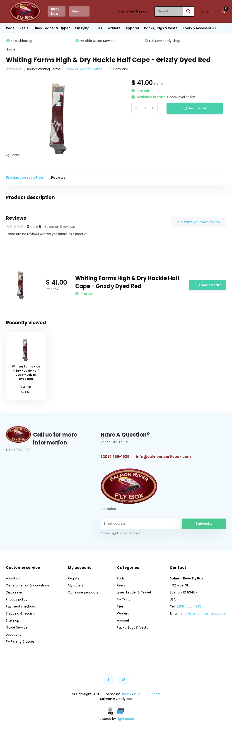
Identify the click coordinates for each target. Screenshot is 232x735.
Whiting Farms (49, 69)
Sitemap (12, 620)
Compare (120, 69)
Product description (24, 177)
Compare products (83, 592)
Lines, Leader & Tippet (52, 28)
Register (74, 578)
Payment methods (21, 606)
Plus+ (138, 694)
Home (10, 49)
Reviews (58, 177)
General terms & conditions (28, 585)
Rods (10, 28)
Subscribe (204, 523)
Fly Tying (82, 28)
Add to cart (198, 108)
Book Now (55, 11)
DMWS (126, 694)
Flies (98, 28)
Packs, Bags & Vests (160, 28)
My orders (75, 585)
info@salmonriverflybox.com (163, 456)
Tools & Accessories (199, 28)
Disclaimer (14, 592)
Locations (13, 634)
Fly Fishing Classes (20, 641)
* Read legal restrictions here (120, 533)
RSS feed (153, 694)
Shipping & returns (20, 613)
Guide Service (17, 627)
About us (13, 578)
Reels (23, 28)
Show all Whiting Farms (84, 69)
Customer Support (133, 11)
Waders (113, 28)
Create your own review (200, 222)
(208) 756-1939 (115, 456)
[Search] (188, 11)
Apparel (132, 28)
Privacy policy (16, 599)
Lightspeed (125, 718)
